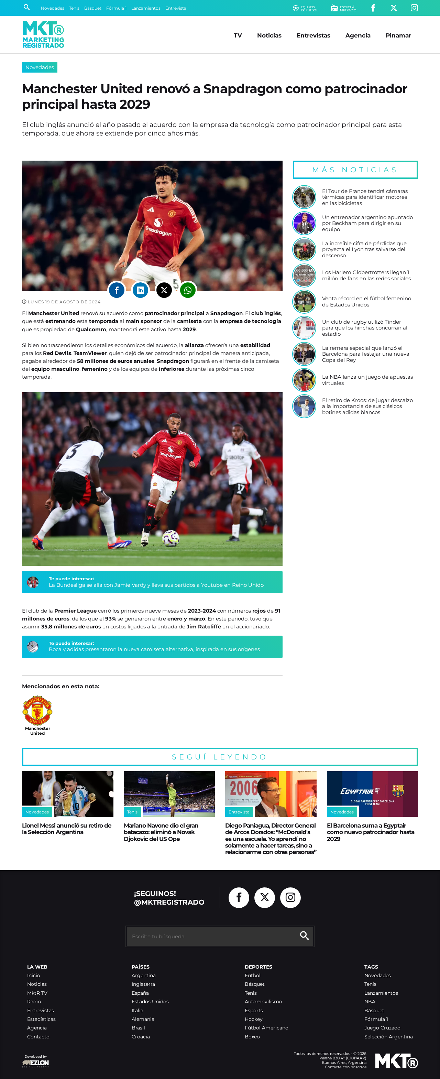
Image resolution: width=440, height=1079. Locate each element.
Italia (137, 1010)
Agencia (358, 35)
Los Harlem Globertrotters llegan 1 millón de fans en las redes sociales (366, 275)
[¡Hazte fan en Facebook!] (373, 8)
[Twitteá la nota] (164, 290)
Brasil (138, 1028)
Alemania (143, 1019)
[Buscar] (26, 8)
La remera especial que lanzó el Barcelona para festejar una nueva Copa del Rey (365, 354)
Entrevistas (313, 35)
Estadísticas (41, 1019)
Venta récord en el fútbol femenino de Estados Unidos (366, 301)
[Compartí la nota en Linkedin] (140, 290)
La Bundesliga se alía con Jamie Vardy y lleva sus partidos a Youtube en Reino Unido (156, 585)
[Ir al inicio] (43, 34)
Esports (254, 1010)
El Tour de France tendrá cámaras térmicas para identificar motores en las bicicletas (365, 197)
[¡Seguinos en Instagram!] (414, 8)
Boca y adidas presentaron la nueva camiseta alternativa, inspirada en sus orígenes (154, 649)
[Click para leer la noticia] (304, 197)
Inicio (33, 975)
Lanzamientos (146, 8)
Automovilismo (263, 1001)
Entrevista (175, 8)
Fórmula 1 (116, 8)
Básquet (92, 8)
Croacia (141, 1036)
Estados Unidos (150, 1001)
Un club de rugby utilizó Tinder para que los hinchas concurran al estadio (364, 328)
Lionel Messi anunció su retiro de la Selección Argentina (66, 828)
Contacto (38, 1036)
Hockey (254, 1019)
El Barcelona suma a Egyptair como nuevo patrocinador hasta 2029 (370, 832)
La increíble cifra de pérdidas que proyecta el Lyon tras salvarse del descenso (364, 249)
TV (238, 35)
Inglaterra (143, 984)
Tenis (74, 8)
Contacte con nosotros (345, 1067)
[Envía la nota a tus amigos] (187, 290)
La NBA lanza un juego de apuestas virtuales (367, 380)
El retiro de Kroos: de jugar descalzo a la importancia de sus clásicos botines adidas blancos (367, 406)
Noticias (269, 35)
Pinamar (398, 35)
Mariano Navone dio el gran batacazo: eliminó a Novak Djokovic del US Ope (161, 832)
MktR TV (37, 993)
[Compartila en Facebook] (116, 290)
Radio (34, 1001)
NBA (369, 1001)
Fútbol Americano (266, 1028)
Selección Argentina (388, 1036)
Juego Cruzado (382, 1028)
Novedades (52, 8)
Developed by (34, 1060)
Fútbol (253, 975)
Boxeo (252, 1036)
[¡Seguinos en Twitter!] (393, 8)
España (140, 993)
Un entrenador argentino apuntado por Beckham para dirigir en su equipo (367, 223)
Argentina (144, 975)
